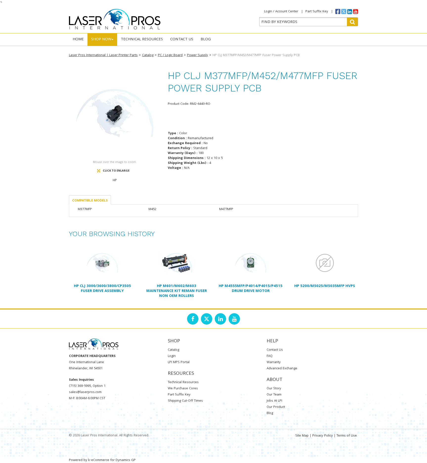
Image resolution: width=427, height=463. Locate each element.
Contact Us (181, 39)
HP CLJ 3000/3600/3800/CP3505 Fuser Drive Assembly (102, 288)
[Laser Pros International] (114, 19)
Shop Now (101, 39)
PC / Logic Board (170, 55)
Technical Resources (142, 39)
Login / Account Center (281, 11)
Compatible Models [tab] (90, 200)
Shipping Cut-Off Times (185, 401)
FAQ (270, 356)
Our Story (274, 388)
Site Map (302, 436)
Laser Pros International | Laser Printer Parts (103, 55)
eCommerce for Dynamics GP (113, 460)
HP (115, 180)
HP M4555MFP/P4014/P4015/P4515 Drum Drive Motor (250, 288)
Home (78, 39)
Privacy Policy (322, 436)
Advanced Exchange (282, 368)
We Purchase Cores (183, 388)
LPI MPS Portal (179, 362)
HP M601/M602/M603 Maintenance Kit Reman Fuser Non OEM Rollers (176, 291)
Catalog (147, 55)
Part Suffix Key (316, 11)
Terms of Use (347, 436)
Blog (206, 39)
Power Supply (197, 55)
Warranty (274, 362)
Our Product (276, 407)
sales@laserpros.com (85, 392)
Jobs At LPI (274, 401)
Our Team (274, 394)
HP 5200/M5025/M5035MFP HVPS (324, 286)
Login (172, 356)
